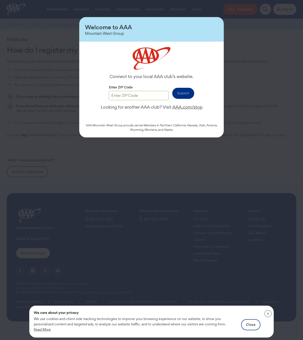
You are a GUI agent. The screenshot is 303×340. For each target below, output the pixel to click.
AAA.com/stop (187, 107)
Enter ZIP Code (121, 87)
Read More (42, 329)
